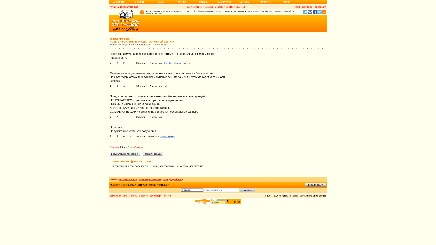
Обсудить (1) (142, 63)
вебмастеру (155, 196)
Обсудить (140, 136)
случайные (176, 179)
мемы (152, 185)
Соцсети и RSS (222, 7)
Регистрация (320, 7)
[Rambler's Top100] (202, 201)
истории (142, 185)
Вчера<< (114, 147)
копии (165, 179)
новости (167, 196)
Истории (140, 2)
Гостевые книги (238, 7)
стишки (163, 185)
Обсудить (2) (142, 86)
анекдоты (128, 185)
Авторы (245, 2)
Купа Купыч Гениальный (175, 63)
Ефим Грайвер (167, 136)
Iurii (165, 86)
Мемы (161, 2)
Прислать (265, 2)
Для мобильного (195, 7)
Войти (309, 7)
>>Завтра (137, 147)
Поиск (286, 2)
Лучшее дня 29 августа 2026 (124, 7)
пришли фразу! (315, 185)
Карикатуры (224, 2)
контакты (133, 196)
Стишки (203, 2)
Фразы (182, 2)
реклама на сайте (118, 196)
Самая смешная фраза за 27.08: (131, 161)
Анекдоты (119, 2)
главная (115, 185)
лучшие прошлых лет (150, 179)
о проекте (144, 196)
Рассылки (208, 7)
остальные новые (128, 179)
